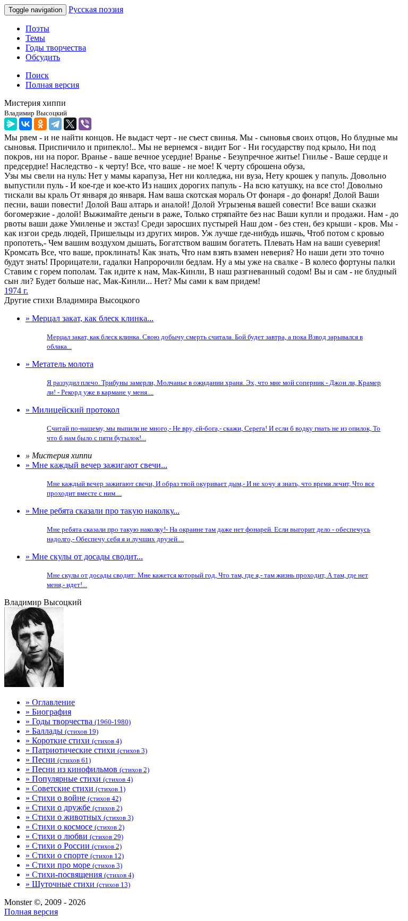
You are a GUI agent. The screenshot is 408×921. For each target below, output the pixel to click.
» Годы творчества (78, 721)
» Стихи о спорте (75, 855)
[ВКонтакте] (25, 124)
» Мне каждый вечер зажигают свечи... (200, 478)
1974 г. (16, 290)
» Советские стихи (75, 788)
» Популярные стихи (79, 778)
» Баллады (62, 730)
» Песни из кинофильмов (87, 769)
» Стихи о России (74, 845)
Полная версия (31, 911)
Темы (35, 38)
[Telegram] (55, 124)
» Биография (48, 711)
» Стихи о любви (74, 836)
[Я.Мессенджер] (10, 124)
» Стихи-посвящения (80, 874)
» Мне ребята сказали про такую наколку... (198, 524)
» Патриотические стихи (86, 750)
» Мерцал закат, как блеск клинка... (194, 332)
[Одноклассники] (40, 124)
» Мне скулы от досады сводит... (197, 570)
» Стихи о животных (79, 817)
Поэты (37, 28)
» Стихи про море (74, 864)
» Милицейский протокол (203, 423)
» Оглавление (50, 702)
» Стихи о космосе (75, 826)
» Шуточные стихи (78, 884)
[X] (70, 124)
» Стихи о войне (73, 797)
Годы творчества (56, 47)
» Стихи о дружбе (74, 807)
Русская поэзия (96, 9)
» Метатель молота (203, 377)
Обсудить (43, 57)
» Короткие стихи (74, 740)
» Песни (58, 759)
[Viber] (85, 124)
